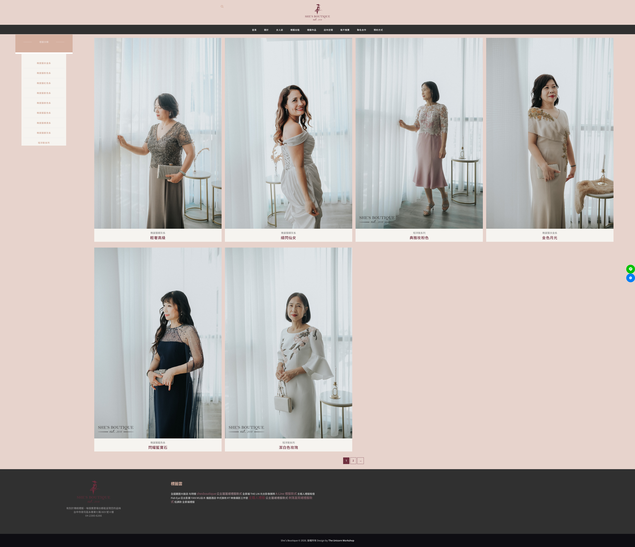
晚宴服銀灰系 (44, 132)
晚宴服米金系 (44, 63)
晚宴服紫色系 (44, 93)
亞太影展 (185, 498)
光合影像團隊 (267, 493)
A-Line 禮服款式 (286, 493)
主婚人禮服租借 (306, 493)
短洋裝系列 (44, 142)
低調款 (178, 502)
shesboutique (206, 493)
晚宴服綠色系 (44, 102)
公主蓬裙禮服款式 (277, 498)
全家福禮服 (188, 502)
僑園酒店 (211, 498)
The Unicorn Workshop (341, 540)
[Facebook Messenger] (630, 278)
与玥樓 (192, 493)
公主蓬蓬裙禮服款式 (229, 493)
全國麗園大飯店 (179, 493)
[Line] (630, 269)
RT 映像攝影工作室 (237, 498)
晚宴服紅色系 (44, 83)
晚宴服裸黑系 (44, 122)
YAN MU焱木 (198, 498)
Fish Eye (175, 498)
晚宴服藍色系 (44, 112)
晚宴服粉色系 (44, 73)
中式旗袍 (222, 498)
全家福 (246, 493)
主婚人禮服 (257, 497)
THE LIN (255, 493)
